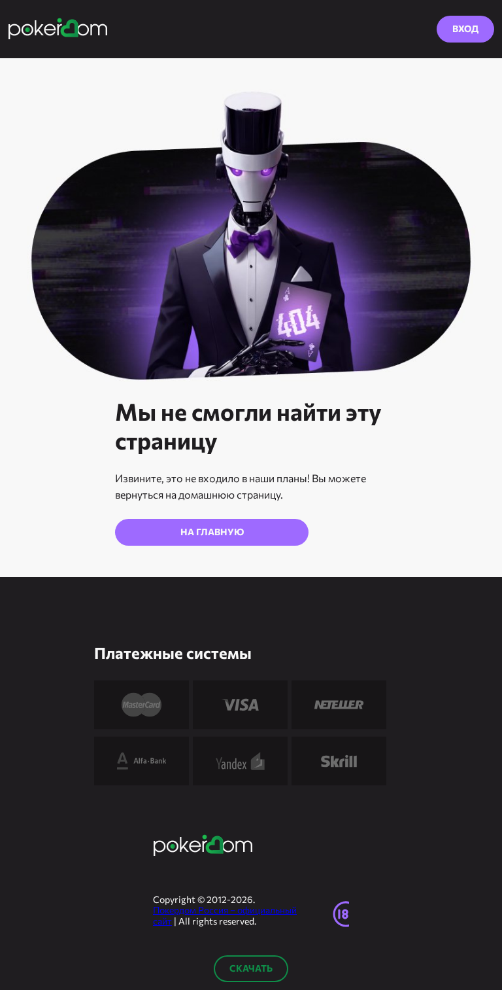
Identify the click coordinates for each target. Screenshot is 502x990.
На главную (212, 531)
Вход (465, 28)
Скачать (251, 968)
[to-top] (478, 854)
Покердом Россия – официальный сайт (225, 915)
